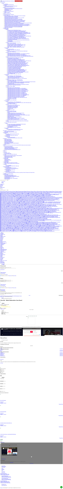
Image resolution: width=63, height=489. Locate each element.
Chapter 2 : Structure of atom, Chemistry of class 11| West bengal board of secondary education (18, 82)
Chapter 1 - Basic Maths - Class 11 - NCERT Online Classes (15, 76)
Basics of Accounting (7, 12)
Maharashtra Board (5, 132)
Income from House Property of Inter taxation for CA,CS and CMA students (13, 19)
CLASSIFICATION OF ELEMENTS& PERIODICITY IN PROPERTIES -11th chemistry (18, 84)
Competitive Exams (10, 191)
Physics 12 (7, 104)
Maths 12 (7, 101)
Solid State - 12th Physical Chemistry (12, 117)
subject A (6, 152)
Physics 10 (7, 52)
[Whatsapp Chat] (61, 487)
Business (4, 7)
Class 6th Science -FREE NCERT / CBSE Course (47, 229)
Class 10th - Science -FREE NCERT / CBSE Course (14, 49)
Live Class (27, 192)
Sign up (7, 274)
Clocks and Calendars (7, 159)
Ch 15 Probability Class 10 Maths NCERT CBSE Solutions (14, 67)
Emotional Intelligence (7, 177)
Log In (2, 182)
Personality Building (9, 192)
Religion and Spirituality (49, 191)
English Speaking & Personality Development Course (7, 193)
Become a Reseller (2, 187)
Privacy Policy (14, 275)
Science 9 (7, 42)
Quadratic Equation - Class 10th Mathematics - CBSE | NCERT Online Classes (17, 61)
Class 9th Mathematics (10, 41)
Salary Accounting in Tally (53, 205)
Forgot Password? (2, 269)
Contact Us (3, 469)
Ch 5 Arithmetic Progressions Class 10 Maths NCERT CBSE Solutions (16, 69)
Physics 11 (36, 191)
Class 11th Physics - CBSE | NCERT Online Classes (14, 87)
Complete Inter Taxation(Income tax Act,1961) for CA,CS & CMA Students (13, 26)
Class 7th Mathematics (8, 165)
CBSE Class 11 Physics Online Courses (6, 479)
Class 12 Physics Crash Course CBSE (12, 107)
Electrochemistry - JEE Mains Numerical (9, 148)
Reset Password (60, 295)
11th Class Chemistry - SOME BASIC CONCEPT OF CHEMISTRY (9, 226)
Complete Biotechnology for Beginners (9, 14)
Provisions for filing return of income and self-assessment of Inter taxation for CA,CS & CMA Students (16, 25)
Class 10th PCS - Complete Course (12, 51)
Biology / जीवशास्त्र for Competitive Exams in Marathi (11, 162)
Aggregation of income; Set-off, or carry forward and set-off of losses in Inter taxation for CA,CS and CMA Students (14, 218)
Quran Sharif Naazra (8, 170)
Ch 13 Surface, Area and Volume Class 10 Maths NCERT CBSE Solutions (16, 71)
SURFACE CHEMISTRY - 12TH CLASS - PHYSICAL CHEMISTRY (16, 118)
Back (1, 232)
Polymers (9, 112)
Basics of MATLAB (7, 143)
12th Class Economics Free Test (52, 211)
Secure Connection (31, 463)
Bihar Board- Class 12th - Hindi (8, 156)
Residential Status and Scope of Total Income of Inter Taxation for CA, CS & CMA (14, 17)
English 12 (7, 120)
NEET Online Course (4, 485)
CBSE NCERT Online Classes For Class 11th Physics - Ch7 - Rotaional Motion (50, 198)
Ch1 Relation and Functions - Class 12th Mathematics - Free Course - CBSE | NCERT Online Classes (19, 102)
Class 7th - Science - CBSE (8, 153)
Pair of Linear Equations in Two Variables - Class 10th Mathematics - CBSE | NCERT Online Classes (19, 60)
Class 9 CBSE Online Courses (3, 473)
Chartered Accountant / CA (59, 191)
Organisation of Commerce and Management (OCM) (55, 212)
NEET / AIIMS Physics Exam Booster (9, 131)
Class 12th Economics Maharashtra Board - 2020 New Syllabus (40, 212)
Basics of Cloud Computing (32, 195)
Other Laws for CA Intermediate (8, 27)
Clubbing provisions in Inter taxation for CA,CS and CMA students (12, 22)
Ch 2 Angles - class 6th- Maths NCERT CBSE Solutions (14, 124)
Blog (2, 470)
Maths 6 (7, 123)
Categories (1, 184)
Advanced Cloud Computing (4, 203)
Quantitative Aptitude (21, 191)
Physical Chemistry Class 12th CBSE (12, 111)
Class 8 (5, 133)
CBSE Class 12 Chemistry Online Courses (5, 482)
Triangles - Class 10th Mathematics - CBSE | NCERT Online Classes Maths (53, 204)
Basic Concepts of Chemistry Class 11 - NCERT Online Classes (15, 79)
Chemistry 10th (8, 50)
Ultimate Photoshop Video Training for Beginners (10, 175)
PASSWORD (2, 268)
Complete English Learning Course (9, 6)
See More (2, 439)
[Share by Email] (36, 316)
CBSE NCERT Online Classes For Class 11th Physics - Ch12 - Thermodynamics (17, 95)
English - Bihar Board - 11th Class (9, 157)
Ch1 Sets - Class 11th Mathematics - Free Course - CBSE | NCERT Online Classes (17, 78)
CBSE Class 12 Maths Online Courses (4, 481)
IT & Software (5, 138)
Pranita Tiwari (4, 305)
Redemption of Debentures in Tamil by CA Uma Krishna (11, 16)
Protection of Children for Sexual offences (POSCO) (12, 168)
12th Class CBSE (7, 100)
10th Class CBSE (7, 47)
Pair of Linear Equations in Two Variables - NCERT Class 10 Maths (15, 57)
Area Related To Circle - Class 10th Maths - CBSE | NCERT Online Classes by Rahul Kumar (18, 65)
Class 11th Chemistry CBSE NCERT (5, 212)
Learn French (42, 225)
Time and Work (6, 160)
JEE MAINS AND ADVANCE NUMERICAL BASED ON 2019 (12, 149)
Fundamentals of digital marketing (9, 9)
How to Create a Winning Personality (43, 206)
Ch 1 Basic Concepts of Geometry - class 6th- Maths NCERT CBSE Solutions (22, 210)
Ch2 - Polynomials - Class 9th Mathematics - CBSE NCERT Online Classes (16, 31)
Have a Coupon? (31, 309)
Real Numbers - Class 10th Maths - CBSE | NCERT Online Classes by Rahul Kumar (17, 63)
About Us (1, 186)
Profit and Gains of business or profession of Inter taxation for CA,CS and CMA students (15, 20)
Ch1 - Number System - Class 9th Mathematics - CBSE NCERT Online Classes (17, 30)
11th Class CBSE (7, 74)
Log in (29, 295)
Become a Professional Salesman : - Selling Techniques (11, 178)
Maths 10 (26, 191)
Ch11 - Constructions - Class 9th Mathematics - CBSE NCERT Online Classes (17, 37)
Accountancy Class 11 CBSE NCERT (53, 206)
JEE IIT (4, 145)
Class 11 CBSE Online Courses (5, 478)
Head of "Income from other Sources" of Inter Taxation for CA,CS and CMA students (14, 21)
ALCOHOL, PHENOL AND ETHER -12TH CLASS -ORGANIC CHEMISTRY (17, 119)
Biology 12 (7, 121)
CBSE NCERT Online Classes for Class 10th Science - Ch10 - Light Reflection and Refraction (19, 53)
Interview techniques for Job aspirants (10, 171)
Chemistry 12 (7, 110)
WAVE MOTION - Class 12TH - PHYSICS (49, 225)
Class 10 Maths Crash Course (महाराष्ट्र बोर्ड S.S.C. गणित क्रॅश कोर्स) (15, 72)
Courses (3, 3)
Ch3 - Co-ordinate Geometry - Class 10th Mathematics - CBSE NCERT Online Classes (18, 64)
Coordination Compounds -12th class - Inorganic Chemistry (14, 113)
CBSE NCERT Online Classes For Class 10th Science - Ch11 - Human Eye (16, 54)
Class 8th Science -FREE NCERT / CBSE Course (12, 135)
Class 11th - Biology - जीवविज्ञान (11, 86)
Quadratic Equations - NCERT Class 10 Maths (13, 58)
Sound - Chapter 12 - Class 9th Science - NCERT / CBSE (14, 46)
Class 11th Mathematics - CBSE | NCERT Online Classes (7, 196)
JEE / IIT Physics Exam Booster (8, 146)
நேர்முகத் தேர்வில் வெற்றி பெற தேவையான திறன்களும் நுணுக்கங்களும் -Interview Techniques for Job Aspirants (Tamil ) (20, 172)
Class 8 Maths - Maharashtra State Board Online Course (40, 208)
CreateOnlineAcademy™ (24, 487)
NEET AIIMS (4, 130)
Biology (4, 13)
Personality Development (6, 166)
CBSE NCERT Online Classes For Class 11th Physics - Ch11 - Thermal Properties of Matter (18, 94)
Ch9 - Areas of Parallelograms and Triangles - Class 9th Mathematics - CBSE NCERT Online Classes (31, 202)
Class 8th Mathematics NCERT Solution (12, 39)
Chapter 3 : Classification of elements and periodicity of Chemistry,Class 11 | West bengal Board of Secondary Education (21, 81)
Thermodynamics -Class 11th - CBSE (12, 98)
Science (7, 48)
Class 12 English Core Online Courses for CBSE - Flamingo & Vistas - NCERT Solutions (50, 215)
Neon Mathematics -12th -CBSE (11, 103)
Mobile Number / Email (3, 267)
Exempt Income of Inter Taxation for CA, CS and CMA (11, 18)
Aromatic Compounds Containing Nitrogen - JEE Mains (11, 147)
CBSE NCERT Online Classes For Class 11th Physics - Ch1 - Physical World (17, 88)
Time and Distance (7, 161)
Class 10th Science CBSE (35, 227)
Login (5, 286)
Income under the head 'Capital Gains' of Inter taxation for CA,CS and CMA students (50, 217)
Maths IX (7, 29)
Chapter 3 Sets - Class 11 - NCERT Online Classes (13, 77)
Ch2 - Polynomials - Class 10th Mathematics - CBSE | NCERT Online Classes (10, 205)
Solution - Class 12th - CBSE (11, 109)
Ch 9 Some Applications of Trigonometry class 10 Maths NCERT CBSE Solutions (10, 209)
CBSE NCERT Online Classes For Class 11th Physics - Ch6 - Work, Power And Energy (18, 91)
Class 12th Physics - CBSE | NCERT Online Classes (14, 105)
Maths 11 (42, 191)
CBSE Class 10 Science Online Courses (6, 477)
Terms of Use (10, 275)
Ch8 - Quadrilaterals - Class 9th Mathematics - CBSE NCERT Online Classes (17, 35)
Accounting (6, 191)
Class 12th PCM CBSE (10, 108)
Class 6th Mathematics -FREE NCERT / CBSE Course (14, 127)
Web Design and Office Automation (9, 173)
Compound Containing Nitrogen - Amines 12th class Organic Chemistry (35, 223)
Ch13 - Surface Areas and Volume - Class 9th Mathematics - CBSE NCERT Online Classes (18, 38)
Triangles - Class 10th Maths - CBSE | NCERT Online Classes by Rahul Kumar (10, 208)
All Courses (1, 185)
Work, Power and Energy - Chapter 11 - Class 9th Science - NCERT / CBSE (16, 45)
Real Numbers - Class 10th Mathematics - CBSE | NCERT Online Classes (16, 59)
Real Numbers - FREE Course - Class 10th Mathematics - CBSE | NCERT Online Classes (33, 213)
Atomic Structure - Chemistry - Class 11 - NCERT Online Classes (15, 80)
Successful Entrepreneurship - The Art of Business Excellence (12, 176)
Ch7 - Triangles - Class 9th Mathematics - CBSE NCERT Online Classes (16, 34)
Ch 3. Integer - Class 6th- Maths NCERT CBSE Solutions (14, 125)
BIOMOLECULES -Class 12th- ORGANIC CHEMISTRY (15, 225)
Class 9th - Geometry (10, 40)
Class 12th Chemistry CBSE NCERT (28, 212)
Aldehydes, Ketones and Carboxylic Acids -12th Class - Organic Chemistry (16, 114)
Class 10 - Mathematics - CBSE (11, 73)
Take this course (2, 442)
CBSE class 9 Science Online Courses (4, 474)
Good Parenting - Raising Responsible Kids (16, 211)
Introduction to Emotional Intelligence (51, 227)
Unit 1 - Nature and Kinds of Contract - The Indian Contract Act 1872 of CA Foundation (15, 15)
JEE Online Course (4, 484)
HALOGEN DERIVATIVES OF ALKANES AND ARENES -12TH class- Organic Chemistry (12, 224)
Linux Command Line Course (8, 139)
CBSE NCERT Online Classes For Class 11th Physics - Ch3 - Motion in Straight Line (17, 89)
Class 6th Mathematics (10, 126)
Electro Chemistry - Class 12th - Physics (5, 230)
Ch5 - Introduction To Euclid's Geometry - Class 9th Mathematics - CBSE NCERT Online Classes (19, 32)
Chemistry (4, 144)
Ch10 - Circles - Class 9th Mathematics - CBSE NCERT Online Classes (16, 36)
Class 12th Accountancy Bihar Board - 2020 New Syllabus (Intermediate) (13, 155)
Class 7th (6, 164)
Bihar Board (2, 192)
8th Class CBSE (49, 192)
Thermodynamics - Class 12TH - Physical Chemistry (14, 115)
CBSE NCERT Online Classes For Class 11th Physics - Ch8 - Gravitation (16, 92)
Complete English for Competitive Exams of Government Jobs (12, 163)
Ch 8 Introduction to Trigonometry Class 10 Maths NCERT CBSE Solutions (16, 70)
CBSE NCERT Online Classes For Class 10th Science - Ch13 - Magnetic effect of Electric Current (19, 55)
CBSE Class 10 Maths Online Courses (6, 476)
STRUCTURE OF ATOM (11, 116)
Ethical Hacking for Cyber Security (9, 142)
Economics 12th (8, 136)
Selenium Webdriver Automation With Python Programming (32, 215)
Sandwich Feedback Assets (8, 10)
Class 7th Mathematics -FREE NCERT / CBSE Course (20, 229)
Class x (4, 150)
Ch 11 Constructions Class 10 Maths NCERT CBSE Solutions (15, 66)
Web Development (59, 192)
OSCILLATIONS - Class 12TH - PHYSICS (13, 106)
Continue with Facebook (3, 272)
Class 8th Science (8, 134)
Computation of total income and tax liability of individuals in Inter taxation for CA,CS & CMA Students (17, 24)
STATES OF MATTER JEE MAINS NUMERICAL (30, 224)
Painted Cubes (6, 158)
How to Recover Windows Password (9, 141)
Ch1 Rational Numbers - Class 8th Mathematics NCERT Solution (15, 129)
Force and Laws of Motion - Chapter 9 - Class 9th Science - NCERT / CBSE (16, 44)
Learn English (4, 5)
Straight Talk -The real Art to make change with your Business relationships (13, 8)
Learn (2, 468)
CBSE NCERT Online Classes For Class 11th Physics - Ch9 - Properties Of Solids (17, 93)
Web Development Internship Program (9, 4)
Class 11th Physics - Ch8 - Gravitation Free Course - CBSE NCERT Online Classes (17, 97)
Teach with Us (3, 181)
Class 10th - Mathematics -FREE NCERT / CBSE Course (38, 228)
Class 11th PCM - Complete (11, 83)
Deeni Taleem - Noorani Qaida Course (45, 205)
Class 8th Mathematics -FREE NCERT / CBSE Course (7, 229)
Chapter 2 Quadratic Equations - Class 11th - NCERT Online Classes (9, 207)
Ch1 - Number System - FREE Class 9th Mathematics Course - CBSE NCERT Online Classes (12, 213)
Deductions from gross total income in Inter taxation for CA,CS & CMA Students (14, 23)
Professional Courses (5, 174)
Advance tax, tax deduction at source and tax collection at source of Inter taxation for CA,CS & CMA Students (38, 219)
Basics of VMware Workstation (8, 140)
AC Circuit (12, 230)
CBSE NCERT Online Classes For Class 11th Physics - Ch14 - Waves (16, 96)
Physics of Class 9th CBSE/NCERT (46, 193)
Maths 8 (7, 128)
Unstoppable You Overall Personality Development (27, 211)
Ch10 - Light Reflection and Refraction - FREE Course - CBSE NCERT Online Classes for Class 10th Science (20, 56)
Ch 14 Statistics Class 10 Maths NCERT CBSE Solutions (14, 68)
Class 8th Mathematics (9, 228)
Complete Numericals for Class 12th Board (32, 222)
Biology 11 (7, 85)
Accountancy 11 (8, 99)
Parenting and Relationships (8, 167)
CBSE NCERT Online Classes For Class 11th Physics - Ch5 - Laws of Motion (10, 198)
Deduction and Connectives (46, 194)
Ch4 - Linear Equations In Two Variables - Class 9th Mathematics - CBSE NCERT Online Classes (19, 33)
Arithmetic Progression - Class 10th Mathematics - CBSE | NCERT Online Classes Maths (18, 62)
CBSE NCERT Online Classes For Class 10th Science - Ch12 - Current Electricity (10, 197)
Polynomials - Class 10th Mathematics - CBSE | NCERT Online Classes (34, 203)
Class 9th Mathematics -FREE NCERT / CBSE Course (51, 228)
